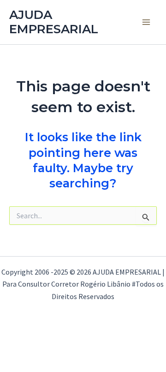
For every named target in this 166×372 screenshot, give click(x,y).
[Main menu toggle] (146, 22)
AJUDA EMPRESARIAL (53, 21)
